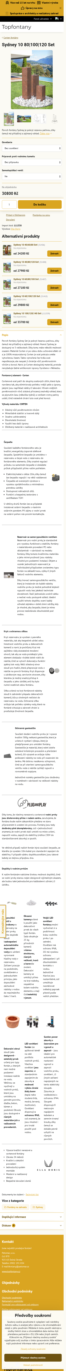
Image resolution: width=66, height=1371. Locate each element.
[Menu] (60, 27)
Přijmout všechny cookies (33, 1357)
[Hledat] (44, 27)
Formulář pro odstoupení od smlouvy (20, 1304)
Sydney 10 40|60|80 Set (25, 244)
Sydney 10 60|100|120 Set (26, 296)
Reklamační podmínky (12, 1301)
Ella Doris (15, 228)
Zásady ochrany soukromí (33, 1348)
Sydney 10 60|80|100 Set (26, 279)
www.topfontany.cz (11, 1271)
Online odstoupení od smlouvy (17, 1309)
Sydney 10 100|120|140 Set (27, 313)
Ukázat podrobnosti (33, 1365)
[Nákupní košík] (52, 27)
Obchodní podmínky (12, 1297)
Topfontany (16, 27)
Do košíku (39, 204)
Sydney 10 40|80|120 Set (26, 262)
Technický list (32, 1194)
